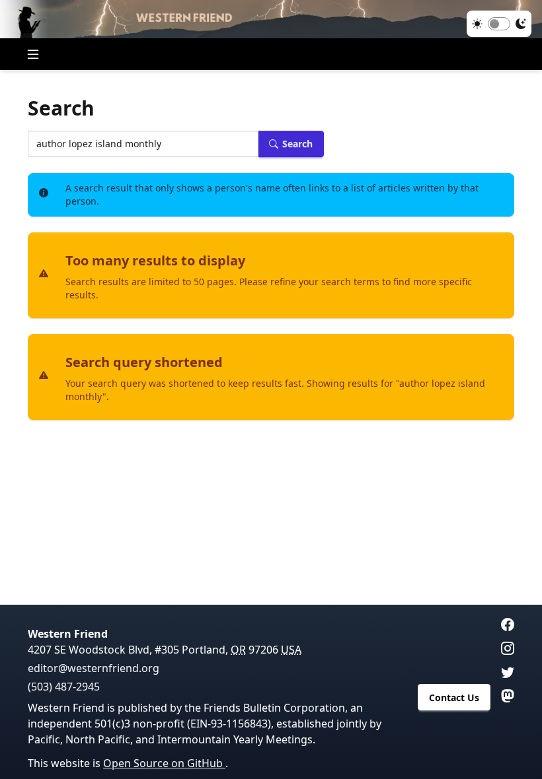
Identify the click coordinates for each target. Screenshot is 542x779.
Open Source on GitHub (164, 763)
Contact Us (454, 697)
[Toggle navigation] (33, 54)
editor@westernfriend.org (93, 668)
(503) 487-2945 (64, 686)
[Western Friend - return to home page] (271, 19)
